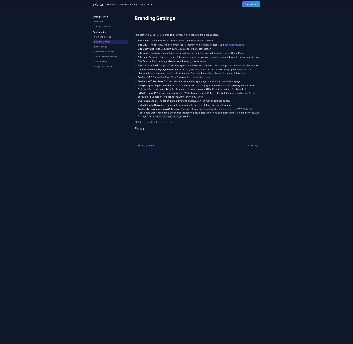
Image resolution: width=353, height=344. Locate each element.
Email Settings (100, 47)
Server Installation (102, 26)
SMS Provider (100, 61)
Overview (98, 21)
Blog (150, 4)
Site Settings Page (102, 37)
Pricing (133, 4)
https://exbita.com (233, 44)
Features (111, 4)
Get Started (251, 4)
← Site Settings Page (144, 145)
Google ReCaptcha (103, 66)
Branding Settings (102, 42)
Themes (123, 4)
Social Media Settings (104, 51)
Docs (142, 4)
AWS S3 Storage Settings (105, 56)
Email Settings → (252, 145)
